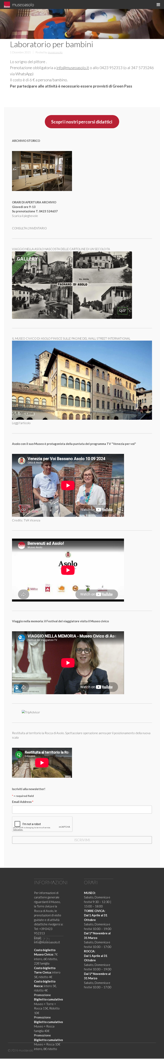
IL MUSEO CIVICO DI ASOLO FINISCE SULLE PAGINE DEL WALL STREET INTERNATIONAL (71, 338)
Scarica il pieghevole (25, 216)
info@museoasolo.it (72, 67)
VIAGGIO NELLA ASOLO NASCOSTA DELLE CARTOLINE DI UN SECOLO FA (61, 249)
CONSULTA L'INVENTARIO (29, 228)
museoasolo (23, 4)
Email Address (22, 801)
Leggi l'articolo (21, 423)
